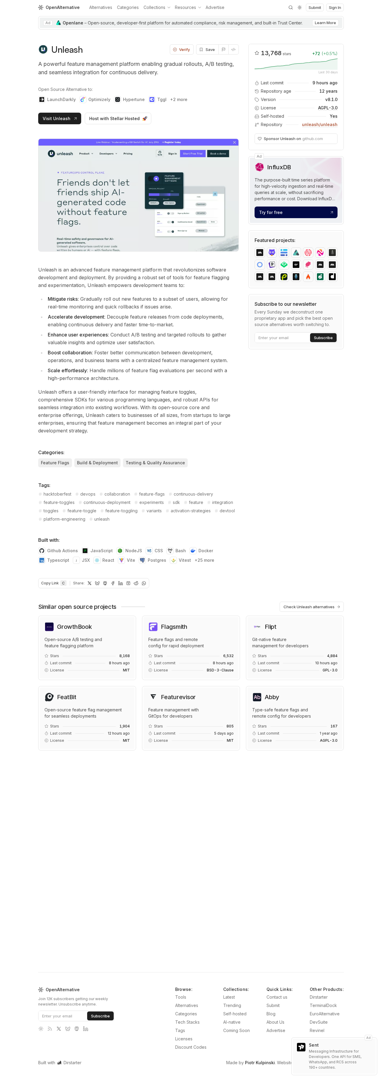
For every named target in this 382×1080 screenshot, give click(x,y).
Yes (334, 116)
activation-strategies (191, 510)
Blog (271, 1013)
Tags (180, 1030)
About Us (275, 1022)
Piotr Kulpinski (260, 1062)
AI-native (232, 1022)
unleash (102, 519)
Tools (180, 997)
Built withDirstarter (59, 1062)
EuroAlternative (325, 1013)
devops (88, 493)
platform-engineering (64, 519)
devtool (227, 510)
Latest (229, 997)
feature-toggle (81, 510)
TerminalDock (323, 1005)
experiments (151, 502)
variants (154, 510)
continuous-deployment (107, 502)
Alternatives (100, 7)
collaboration (117, 493)
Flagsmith (174, 626)
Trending (232, 1005)
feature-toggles (59, 502)
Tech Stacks (187, 1022)
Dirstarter (319, 997)
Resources (185, 7)
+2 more (178, 99)
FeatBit (66, 697)
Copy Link (53, 583)
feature (196, 502)
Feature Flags (55, 462)
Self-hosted (235, 1013)
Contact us (277, 997)
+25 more (204, 560)
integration (222, 502)
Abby (272, 697)
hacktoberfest (57, 493)
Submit (273, 1005)
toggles (51, 510)
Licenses (183, 1038)
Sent (314, 1045)
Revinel (317, 1030)
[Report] (223, 49)
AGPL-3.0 (328, 107)
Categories (128, 7)
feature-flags (152, 493)
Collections (154, 7)
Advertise (215, 7)
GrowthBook (74, 626)
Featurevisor (178, 697)
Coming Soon (236, 1030)
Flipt (270, 626)
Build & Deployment (97, 462)
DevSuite (319, 1022)
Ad (259, 156)
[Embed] (233, 49)
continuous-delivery (193, 493)
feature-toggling (121, 510)
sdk (176, 502)
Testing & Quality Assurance (155, 462)
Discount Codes (191, 1047)
